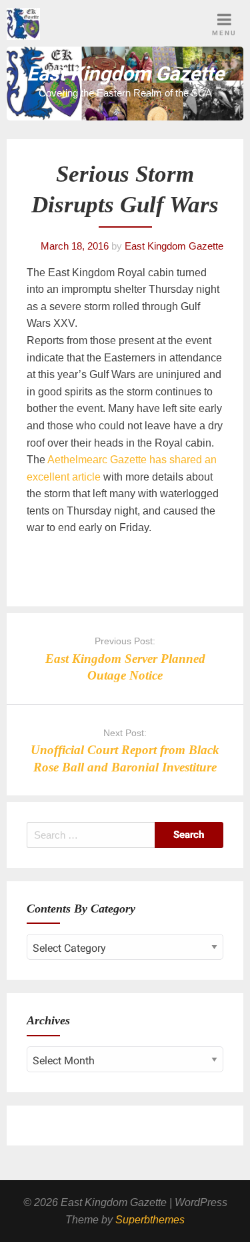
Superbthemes (150, 1219)
